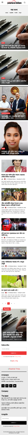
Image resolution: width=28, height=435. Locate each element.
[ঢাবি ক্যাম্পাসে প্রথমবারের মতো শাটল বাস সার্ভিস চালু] (14, 224)
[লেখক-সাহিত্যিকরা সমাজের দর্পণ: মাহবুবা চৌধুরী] (14, 253)
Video (6, 12)
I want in (13, 353)
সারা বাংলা (2, 266)
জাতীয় (2, 179)
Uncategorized (6, 113)
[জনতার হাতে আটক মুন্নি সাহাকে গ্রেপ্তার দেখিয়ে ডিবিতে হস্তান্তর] (14, 166)
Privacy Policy (18, 356)
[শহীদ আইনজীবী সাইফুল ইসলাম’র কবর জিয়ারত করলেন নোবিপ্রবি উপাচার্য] (14, 194)
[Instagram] (6, 385)
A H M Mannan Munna (11, 179)
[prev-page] (2, 303)
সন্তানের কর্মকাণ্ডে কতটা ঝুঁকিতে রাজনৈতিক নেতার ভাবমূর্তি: (12, 404)
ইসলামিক (16, 12)
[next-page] (14, 303)
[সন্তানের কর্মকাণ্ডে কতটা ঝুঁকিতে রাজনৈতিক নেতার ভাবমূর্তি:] (14, 68)
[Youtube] (14, 385)
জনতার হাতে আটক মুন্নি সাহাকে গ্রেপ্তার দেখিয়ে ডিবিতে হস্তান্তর (13, 176)
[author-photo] (5, 179)
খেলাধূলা (20, 12)
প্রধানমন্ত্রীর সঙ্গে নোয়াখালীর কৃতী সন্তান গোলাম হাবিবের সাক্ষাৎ (13, 409)
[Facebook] (3, 385)
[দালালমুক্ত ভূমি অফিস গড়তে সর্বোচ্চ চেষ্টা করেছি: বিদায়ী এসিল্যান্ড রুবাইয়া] (14, 138)
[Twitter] (10, 385)
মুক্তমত (3, 42)
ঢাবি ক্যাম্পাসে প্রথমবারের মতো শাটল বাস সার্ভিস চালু (13, 234)
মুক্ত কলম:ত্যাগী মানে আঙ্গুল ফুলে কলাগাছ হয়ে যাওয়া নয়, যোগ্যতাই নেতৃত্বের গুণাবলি (13, 334)
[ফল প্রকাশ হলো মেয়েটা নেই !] (14, 281)
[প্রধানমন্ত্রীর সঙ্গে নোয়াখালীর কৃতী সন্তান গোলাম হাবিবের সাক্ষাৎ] (14, 103)
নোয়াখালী (3, 78)
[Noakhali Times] (14, 2)
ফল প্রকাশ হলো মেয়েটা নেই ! (9, 290)
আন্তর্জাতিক (11, 12)
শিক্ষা (2, 237)
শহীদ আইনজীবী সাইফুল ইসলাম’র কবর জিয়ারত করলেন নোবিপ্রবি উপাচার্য (12, 204)
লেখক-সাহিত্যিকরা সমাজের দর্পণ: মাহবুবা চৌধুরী (12, 263)
